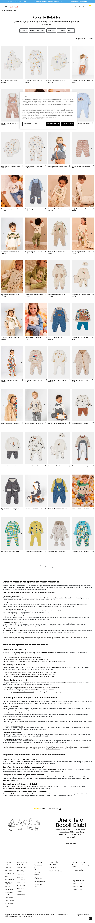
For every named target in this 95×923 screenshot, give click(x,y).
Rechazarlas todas (53, 123)
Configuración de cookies (31, 123)
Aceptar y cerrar (68, 123)
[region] (48, 110)
